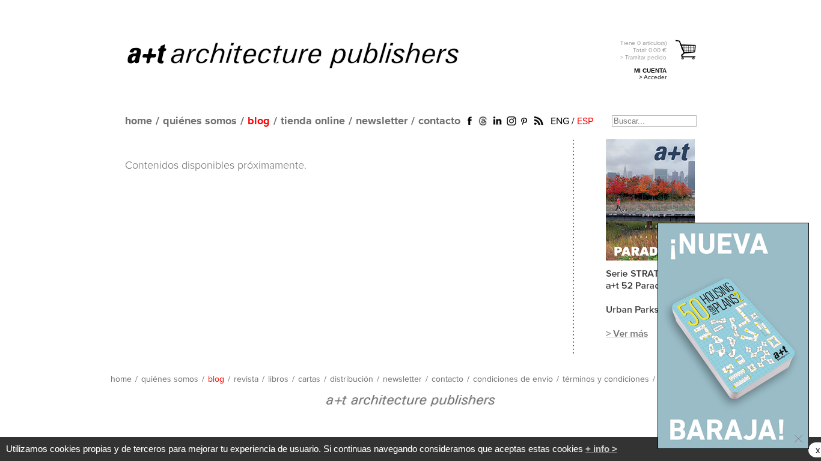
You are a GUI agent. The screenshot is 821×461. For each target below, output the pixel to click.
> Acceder (653, 77)
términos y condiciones (606, 379)
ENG (560, 121)
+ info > (601, 449)
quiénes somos (200, 121)
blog (259, 121)
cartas (309, 379)
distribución (351, 379)
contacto (439, 121)
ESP (585, 121)
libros (278, 379)
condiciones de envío (513, 379)
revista (246, 379)
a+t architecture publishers (308, 54)
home (138, 121)
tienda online (313, 121)
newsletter (381, 121)
